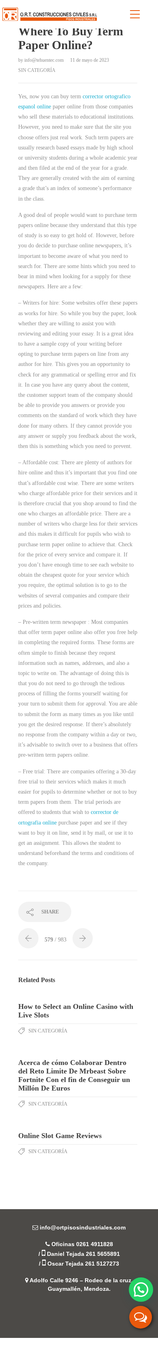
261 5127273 (102, 1263)
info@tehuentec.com (44, 60)
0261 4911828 (94, 1244)
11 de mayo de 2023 (89, 60)
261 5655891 (103, 1254)
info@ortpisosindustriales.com (83, 1227)
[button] (141, 1289)
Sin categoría (37, 70)
